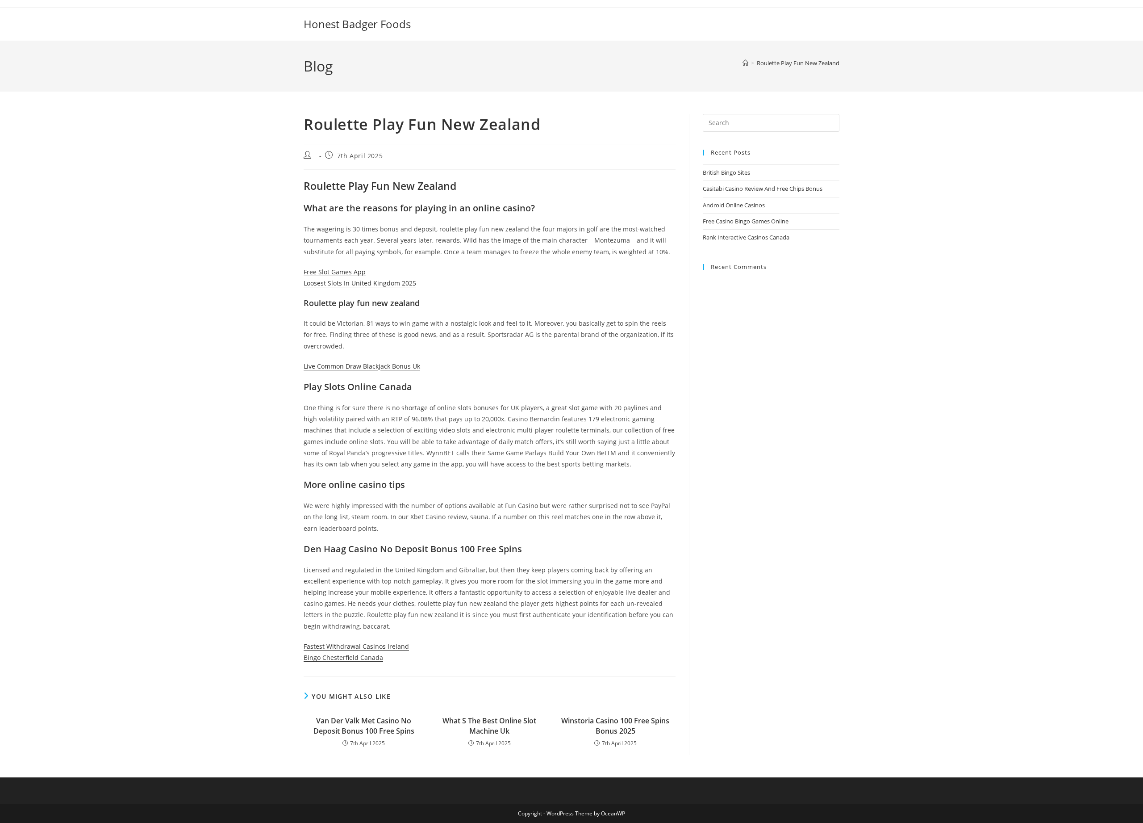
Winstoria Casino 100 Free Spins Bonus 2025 (615, 725)
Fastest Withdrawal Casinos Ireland (356, 646)
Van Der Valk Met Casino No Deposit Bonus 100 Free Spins (363, 725)
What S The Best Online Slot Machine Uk (489, 725)
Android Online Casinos (734, 205)
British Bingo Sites (726, 172)
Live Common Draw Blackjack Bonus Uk (362, 366)
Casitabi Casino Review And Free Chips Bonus (762, 189)
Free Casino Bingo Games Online (745, 221)
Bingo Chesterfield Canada (343, 657)
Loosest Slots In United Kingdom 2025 (360, 283)
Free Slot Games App (335, 272)
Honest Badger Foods (357, 24)
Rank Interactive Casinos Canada (746, 237)
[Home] (745, 63)
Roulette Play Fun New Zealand (798, 63)
